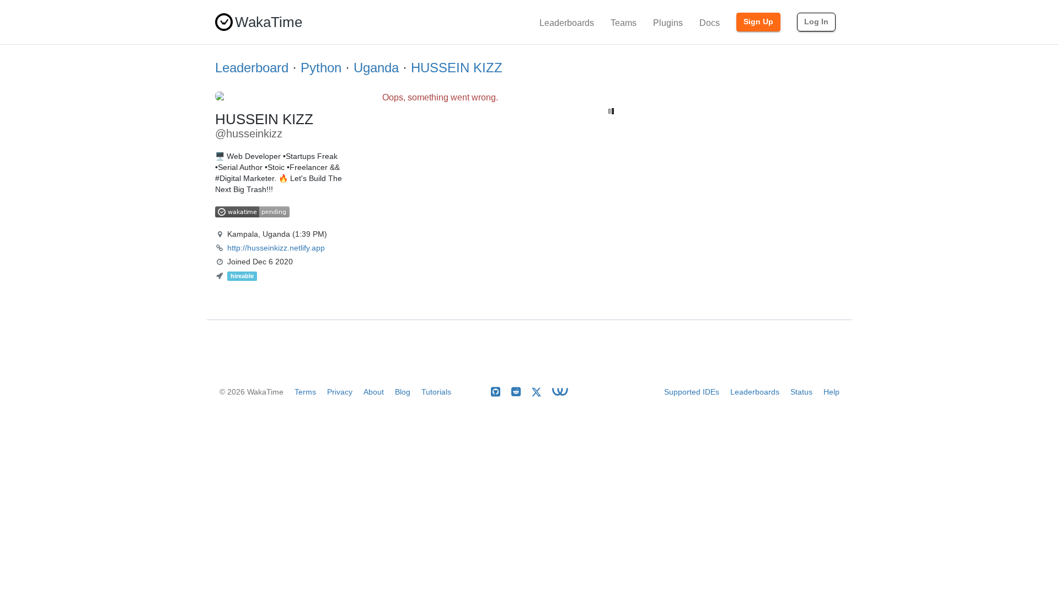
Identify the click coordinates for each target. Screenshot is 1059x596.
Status (801, 391)
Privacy (339, 391)
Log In (816, 21)
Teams (624, 23)
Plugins (668, 23)
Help (831, 391)
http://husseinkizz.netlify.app (276, 247)
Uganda (376, 67)
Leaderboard (251, 67)
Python (321, 67)
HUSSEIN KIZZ (456, 67)
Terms (305, 391)
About (373, 391)
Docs (709, 23)
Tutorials (436, 391)
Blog (402, 391)
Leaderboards (566, 23)
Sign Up (758, 21)
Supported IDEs (691, 391)
